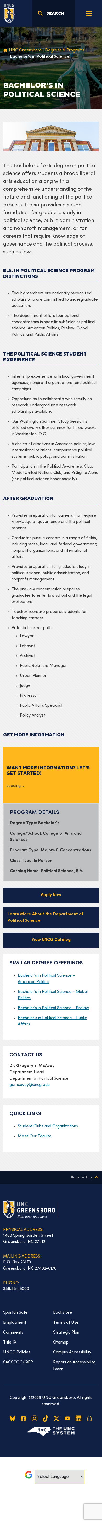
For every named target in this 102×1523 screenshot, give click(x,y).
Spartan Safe (15, 1313)
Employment (14, 1323)
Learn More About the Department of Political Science (45, 917)
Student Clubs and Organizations (48, 1126)
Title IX (9, 1342)
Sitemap (61, 1342)
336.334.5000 (16, 1289)
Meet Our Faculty (34, 1136)
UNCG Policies (16, 1352)
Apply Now (51, 895)
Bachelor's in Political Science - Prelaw (53, 1008)
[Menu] (89, 13)
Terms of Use (66, 1323)
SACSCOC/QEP (18, 1362)
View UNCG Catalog (51, 940)
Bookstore (62, 1313)
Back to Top (81, 1177)
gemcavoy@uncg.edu (29, 1085)
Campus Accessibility (72, 1352)
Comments (13, 1332)
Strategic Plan (66, 1332)
